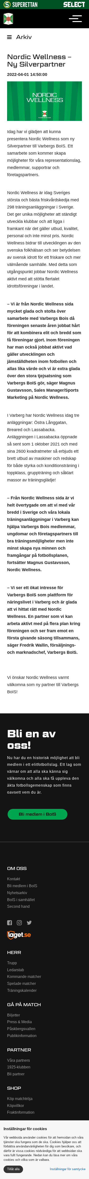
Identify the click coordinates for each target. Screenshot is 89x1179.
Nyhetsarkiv (17, 893)
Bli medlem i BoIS (37, 814)
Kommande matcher (24, 977)
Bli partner (15, 1074)
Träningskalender (22, 990)
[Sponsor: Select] (74, 3)
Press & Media (19, 1022)
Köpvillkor (15, 1106)
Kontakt (13, 879)
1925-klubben (18, 1067)
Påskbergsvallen (21, 1029)
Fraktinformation (20, 1112)
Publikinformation (22, 1036)
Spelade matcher (21, 984)
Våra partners (18, 1060)
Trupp (12, 963)
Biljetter (13, 1015)
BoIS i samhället (21, 900)
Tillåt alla (13, 1169)
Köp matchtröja (20, 1099)
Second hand (18, 906)
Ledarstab (15, 970)
